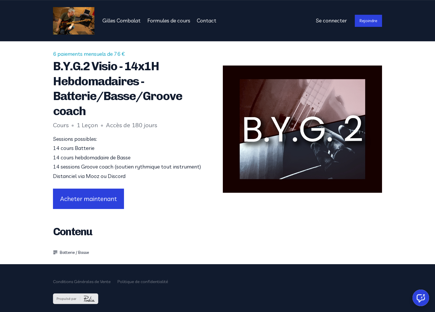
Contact (206, 20)
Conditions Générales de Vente (82, 281)
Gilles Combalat (121, 20)
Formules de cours (168, 20)
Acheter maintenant (88, 198)
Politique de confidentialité (142, 281)
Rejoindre (368, 20)
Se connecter (331, 20)
